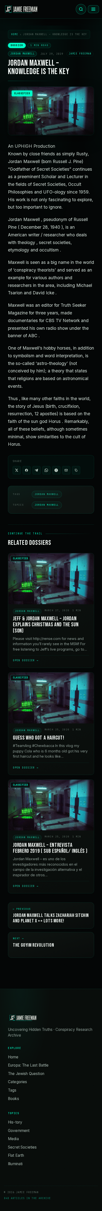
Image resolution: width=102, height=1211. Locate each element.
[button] (76, 470)
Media (13, 1138)
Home (14, 34)
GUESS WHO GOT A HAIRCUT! (38, 738)
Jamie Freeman (80, 53)
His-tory (15, 1122)
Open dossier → (25, 660)
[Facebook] (27, 470)
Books (13, 1098)
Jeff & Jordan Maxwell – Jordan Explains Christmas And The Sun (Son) (45, 624)
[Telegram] (36, 470)
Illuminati (15, 1163)
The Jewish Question (26, 1073)
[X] (17, 470)
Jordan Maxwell (22, 53)
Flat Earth (16, 1155)
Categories (17, 1081)
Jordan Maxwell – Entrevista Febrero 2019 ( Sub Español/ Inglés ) (50, 848)
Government (19, 1130)
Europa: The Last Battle (28, 1065)
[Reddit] (56, 470)
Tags (12, 1090)
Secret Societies (22, 1147)
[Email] (66, 470)
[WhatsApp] (46, 470)
